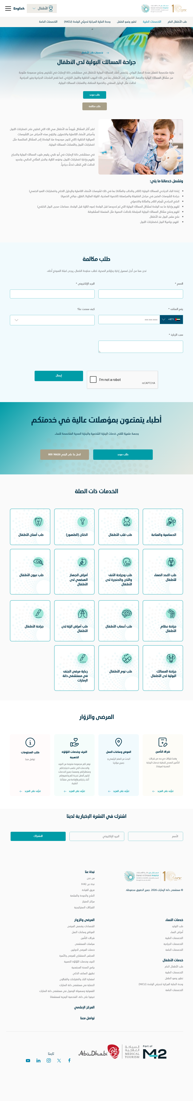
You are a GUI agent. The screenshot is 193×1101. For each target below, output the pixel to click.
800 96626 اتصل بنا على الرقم (64, 454)
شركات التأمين (88, 938)
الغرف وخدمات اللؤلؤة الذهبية (79, 961)
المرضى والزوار (84, 920)
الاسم (179, 283)
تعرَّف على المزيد (165, 791)
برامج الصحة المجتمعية (83, 967)
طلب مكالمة (95, 106)
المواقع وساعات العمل (83, 932)
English (18, 8)
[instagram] (49, 1060)
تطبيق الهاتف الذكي (84, 973)
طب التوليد (177, 926)
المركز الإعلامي (84, 1007)
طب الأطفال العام (177, 21)
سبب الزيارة (176, 334)
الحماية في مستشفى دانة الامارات (77, 985)
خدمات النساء (174, 920)
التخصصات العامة (48, 21)
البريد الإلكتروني (85, 283)
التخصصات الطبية (152, 21)
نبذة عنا (90, 872)
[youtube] (28, 1060)
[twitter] (59, 1060)
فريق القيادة (88, 890)
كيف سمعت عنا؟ (86, 309)
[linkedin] (38, 1060)
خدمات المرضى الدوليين (83, 949)
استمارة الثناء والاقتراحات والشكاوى (77, 979)
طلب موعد (94, 95)
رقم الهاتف (175, 309)
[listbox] (52, 320)
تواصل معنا (87, 1018)
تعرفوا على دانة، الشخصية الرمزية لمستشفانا (72, 997)
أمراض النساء (176, 932)
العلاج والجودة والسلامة (82, 895)
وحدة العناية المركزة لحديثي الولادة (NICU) (87, 21)
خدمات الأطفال (173, 960)
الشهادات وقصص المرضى (81, 926)
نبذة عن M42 (88, 884)
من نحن (91, 878)
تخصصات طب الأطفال (92, 52)
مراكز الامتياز (88, 901)
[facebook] (69, 1060)
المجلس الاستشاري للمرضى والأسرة (77, 955)
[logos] (156, 1051)
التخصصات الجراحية (173, 944)
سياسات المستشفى (85, 944)
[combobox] (171, 319)
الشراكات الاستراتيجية (84, 907)
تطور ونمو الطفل (126, 21)
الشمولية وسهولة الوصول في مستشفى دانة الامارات (67, 991)
